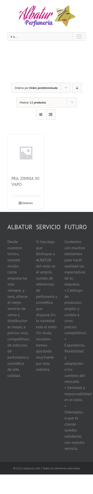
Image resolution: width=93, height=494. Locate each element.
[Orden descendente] (77, 88)
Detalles (27, 203)
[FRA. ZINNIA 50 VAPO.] (26, 153)
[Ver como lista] (51, 114)
